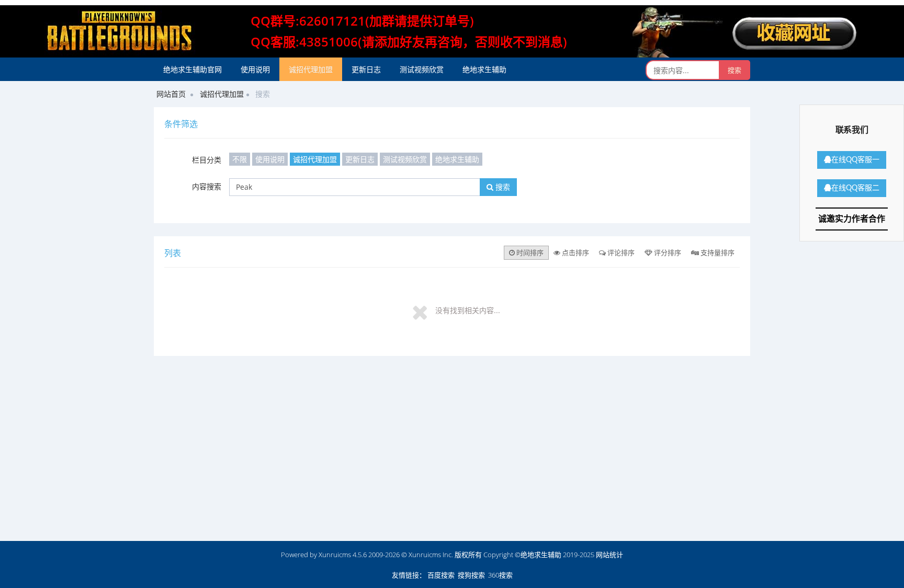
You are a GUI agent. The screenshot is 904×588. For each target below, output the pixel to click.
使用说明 (255, 69)
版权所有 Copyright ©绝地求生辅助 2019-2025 (525, 554)
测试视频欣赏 (422, 69)
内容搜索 (206, 186)
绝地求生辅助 (484, 69)
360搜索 (500, 575)
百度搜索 (441, 575)
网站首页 (171, 94)
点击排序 (574, 252)
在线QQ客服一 (855, 160)
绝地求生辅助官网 (192, 69)
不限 (239, 159)
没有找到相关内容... (467, 310)
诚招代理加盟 (311, 69)
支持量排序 (716, 252)
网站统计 (609, 554)
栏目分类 (206, 160)
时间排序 (529, 252)
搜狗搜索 (471, 575)
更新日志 (366, 69)
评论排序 (620, 252)
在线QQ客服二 (855, 188)
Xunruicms (335, 554)
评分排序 (666, 252)
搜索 (501, 187)
